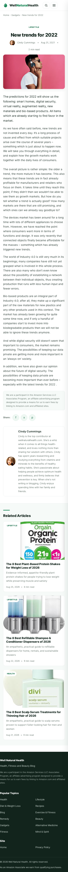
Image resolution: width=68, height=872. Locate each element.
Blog (2, 812)
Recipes (39, 806)
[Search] (46, 5)
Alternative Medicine (46, 825)
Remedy (4, 818)
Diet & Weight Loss (10, 806)
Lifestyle (34, 27)
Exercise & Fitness (45, 812)
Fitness (4, 831)
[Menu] (54, 5)
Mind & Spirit (42, 831)
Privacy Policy (42, 847)
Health (3, 799)
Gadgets (15, 15)
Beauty (39, 818)
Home (6, 15)
